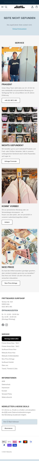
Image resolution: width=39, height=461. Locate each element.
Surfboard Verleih (8, 362)
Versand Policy (7, 394)
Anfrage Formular (11, 161)
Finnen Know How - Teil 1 (10, 343)
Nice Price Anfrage (11, 283)
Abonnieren (8, 428)
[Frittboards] (19, 7)
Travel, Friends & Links (9, 368)
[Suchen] (7, 7)
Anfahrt (7, 222)
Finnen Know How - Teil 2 (10, 346)
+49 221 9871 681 (11, 100)
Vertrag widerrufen (11, 339)
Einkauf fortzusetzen (20, 29)
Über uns (5, 365)
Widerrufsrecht (7, 397)
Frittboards (9, 451)
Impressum (5, 387)
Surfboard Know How (9, 349)
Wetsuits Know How (8, 353)
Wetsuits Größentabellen (10, 356)
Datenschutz (6, 384)
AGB (3, 381)
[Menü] (2, 7)
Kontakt (4, 391)
